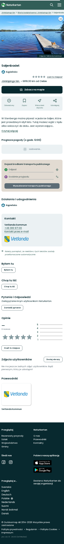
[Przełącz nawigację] (59, 5)
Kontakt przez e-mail (16, 231)
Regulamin (32, 529)
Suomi (4, 506)
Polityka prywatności (12, 529)
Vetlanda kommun (11, 409)
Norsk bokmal (9, 509)
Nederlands (8, 502)
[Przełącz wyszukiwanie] (52, 5)
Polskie (5, 498)
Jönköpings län (10, 81)
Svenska (6, 487)
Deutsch (6, 494)
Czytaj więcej (9, 131)
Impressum (7, 532)
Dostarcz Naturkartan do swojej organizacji (47, 482)
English (5, 490)
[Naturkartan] (11, 5)
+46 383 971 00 (13, 228)
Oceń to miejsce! (55, 77)
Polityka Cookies (49, 529)
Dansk (5, 513)
